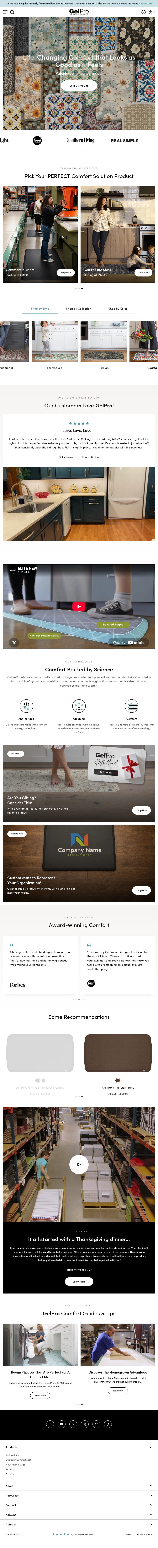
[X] (85, 1420)
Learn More (145, 3)
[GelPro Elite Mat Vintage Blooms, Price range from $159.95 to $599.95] (40, 1049)
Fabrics (10, 1470)
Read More (40, 1391)
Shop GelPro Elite (79, 85)
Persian (55, 368)
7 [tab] (88, 547)
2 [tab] (79, 288)
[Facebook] (50, 1420)
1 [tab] (76, 288)
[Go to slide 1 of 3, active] (76, 1092)
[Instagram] (73, 1420)
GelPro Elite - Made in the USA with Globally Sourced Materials (40, 1370)
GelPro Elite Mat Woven (118, 1084)
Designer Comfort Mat (18, 1455)
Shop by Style (40, 308)
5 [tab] (82, 547)
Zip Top (10, 1465)
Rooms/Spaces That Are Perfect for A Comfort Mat (118, 1370)
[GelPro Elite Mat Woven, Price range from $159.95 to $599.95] (118, 1049)
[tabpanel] (81, 140)
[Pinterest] (96, 1420)
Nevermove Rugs (15, 1460)
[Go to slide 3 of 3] (82, 1092)
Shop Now (66, 272)
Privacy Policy (144, 1530)
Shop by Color (117, 308)
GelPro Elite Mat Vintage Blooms (40, 1084)
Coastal (103, 368)
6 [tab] (85, 547)
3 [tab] (82, 288)
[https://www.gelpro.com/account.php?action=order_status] (143, 12)
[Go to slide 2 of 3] (79, 1092)
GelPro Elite (12, 1450)
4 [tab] (79, 547)
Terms (128, 1530)
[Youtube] (62, 1420)
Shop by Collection (78, 308)
